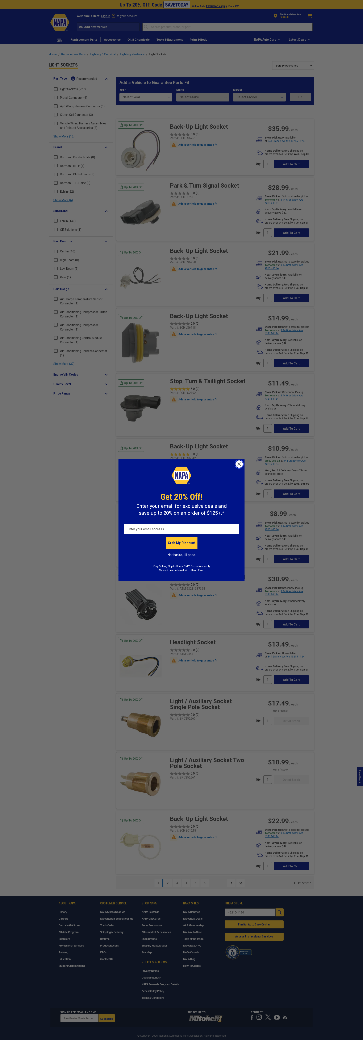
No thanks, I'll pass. (181, 555)
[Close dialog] (239, 464)
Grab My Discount (181, 543)
